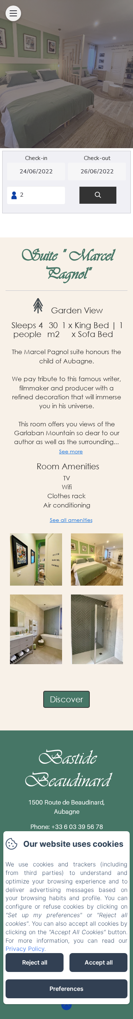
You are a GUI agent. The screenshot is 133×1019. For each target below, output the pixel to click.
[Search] (97, 195)
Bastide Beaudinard (67, 768)
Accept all (99, 962)
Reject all (34, 962)
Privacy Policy (25, 948)
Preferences (66, 988)
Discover (66, 699)
